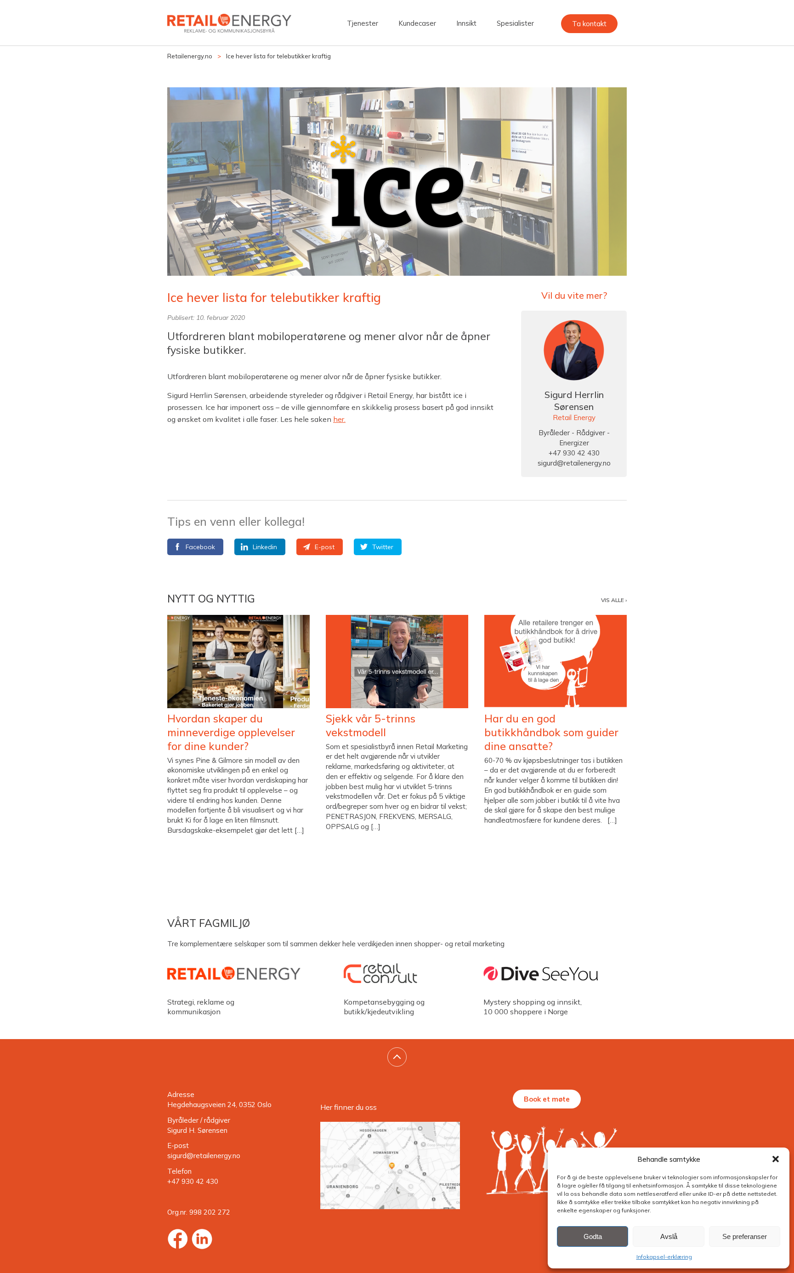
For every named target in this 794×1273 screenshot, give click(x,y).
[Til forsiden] (229, 25)
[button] (775, 1159)
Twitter (382, 547)
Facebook (200, 547)
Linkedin (265, 547)
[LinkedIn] (202, 1239)
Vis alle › (614, 600)
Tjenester (362, 23)
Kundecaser (417, 23)
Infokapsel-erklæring (664, 1256)
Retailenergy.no (189, 56)
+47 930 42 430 (192, 1181)
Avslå (668, 1236)
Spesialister (515, 23)
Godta (593, 1236)
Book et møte (547, 1099)
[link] (397, 1057)
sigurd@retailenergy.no (574, 463)
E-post (325, 547)
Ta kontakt (589, 23)
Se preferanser (744, 1236)
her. (339, 419)
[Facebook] (177, 1239)
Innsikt (466, 23)
